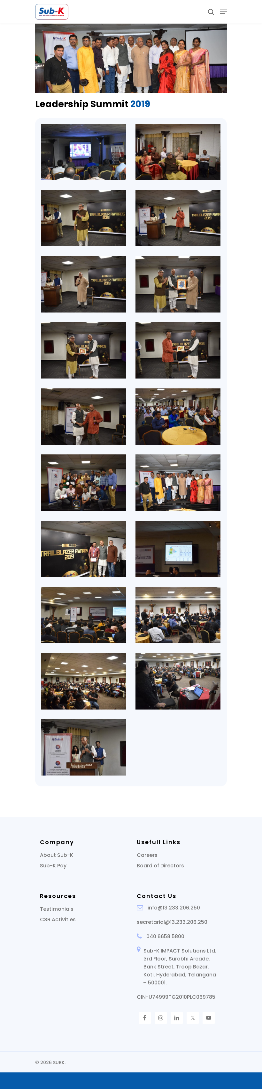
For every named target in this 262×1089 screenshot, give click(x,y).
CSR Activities (58, 919)
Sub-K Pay (53, 865)
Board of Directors (160, 865)
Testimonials (56, 909)
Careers (147, 855)
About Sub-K (56, 855)
